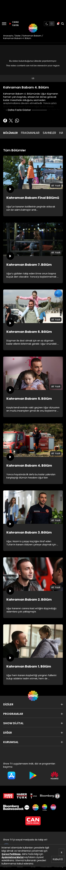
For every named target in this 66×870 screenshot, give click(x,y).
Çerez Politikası (11, 854)
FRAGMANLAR (30, 133)
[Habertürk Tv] (22, 796)
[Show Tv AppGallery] (54, 775)
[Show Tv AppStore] (11, 775)
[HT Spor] (33, 796)
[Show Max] (53, 807)
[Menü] (4, 23)
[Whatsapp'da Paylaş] (17, 120)
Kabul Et (58, 859)
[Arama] (62, 23)
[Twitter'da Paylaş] (11, 120)
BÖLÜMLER (10, 133)
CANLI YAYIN (15, 23)
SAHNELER (49, 133)
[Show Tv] (33, 28)
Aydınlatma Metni (13, 857)
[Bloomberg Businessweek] (16, 807)
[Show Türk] (44, 807)
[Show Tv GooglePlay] (33, 775)
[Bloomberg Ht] (50, 796)
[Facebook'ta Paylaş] (5, 120)
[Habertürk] (8, 796)
